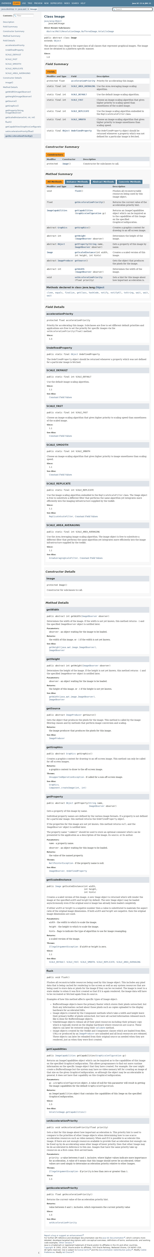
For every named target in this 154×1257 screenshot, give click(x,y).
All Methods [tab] (55, 182)
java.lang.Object (53, 21)
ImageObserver (84, 238)
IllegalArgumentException (63, 946)
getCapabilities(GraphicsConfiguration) (23, 127)
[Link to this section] (70, 64)
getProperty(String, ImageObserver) (14, 111)
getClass (81, 292)
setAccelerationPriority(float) (19, 131)
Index (67, 3)
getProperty (81, 244)
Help (83, 3)
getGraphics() (12, 106)
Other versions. (66, 1243)
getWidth (79, 269)
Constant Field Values (60, 397)
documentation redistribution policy (115, 1250)
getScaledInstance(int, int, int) (20, 117)
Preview (38, 3)
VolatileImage (106, 31)
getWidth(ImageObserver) (18, 92)
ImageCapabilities (57, 210)
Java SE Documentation (113, 1238)
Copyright (48, 1247)
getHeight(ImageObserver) (18, 96)
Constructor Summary (13, 31)
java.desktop (7, 9)
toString (128, 292)
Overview (6, 3)
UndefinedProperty (14, 50)
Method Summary (11, 36)
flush (78, 191)
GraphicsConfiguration (88, 213)
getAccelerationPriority (88, 202)
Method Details (10, 87)
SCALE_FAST (11, 59)
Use (24, 3)
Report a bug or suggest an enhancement (63, 1235)
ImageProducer (65, 260)
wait (138, 292)
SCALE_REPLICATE (14, 68)
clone (50, 292)
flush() (8, 122)
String (92, 244)
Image (33, 9)
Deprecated (56, 3)
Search (75, 3)
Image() (9, 82)
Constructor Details (12, 78)
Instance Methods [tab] (77, 182)
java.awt (22, 9)
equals (58, 292)
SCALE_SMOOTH (13, 64)
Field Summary (10, 27)
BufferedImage (89, 31)
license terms (83, 1250)
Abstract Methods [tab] (103, 182)
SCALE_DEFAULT (13, 54)
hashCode (94, 292)
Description (8, 22)
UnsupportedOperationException (66, 777)
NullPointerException (61, 863)
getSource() (11, 101)
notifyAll (116, 292)
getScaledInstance (85, 252)
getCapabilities (84, 210)
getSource (80, 260)
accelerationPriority (15, 45)
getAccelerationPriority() (18, 136)
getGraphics (81, 227)
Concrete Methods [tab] (130, 182)
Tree (30, 3)
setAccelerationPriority (88, 277)
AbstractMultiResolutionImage (63, 31)
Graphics (62, 227)
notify (104, 292)
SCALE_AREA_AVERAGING (17, 73)
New (46, 3)
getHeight (80, 236)
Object (57, 41)
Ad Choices (67, 1252)
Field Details (9, 41)
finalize (69, 292)
